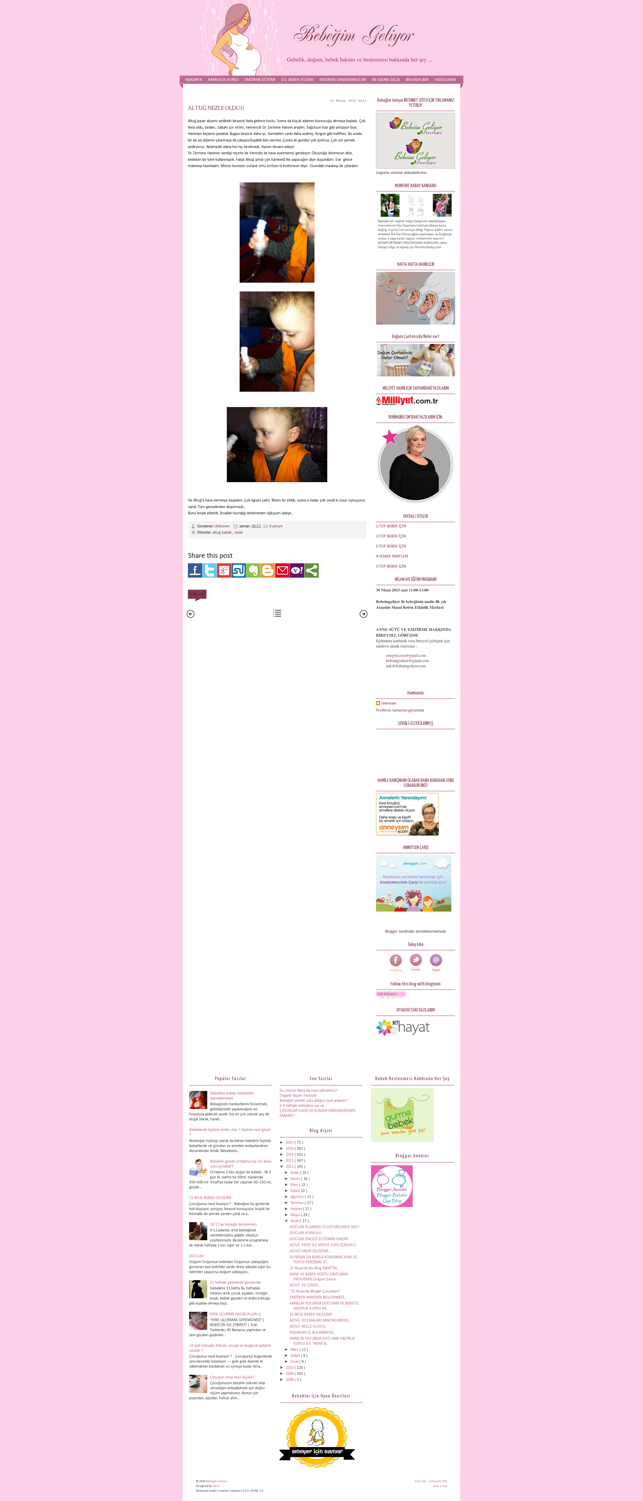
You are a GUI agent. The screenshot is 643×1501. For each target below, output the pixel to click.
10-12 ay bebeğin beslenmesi (233, 1225)
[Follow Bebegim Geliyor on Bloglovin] (391, 997)
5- (377, 567)
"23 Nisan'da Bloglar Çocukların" (315, 1291)
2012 (290, 1161)
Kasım (295, 1179)
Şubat (295, 1356)
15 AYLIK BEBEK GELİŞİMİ (210, 1198)
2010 (290, 1368)
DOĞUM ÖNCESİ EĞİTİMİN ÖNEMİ (319, 1239)
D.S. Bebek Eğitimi (297, 80)
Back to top (440, 1486)
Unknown (222, 526)
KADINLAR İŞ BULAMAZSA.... (313, 1333)
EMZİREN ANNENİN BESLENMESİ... (318, 1297)
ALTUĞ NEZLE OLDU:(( (216, 108)
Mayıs (295, 1215)
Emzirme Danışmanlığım (342, 80)
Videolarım (445, 80)
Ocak (294, 1362)
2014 (290, 1149)
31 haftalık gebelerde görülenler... (236, 1283)
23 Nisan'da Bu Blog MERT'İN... (314, 1268)
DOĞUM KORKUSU (306, 1233)
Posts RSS (421, 1481)
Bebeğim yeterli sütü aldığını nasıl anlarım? (314, 1101)
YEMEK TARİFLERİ (393, 557)
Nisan (295, 1221)
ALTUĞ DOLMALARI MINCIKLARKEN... (320, 1321)
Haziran (296, 1209)
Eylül (294, 1191)
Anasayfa (193, 80)
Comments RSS (437, 1481)
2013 (290, 1155)
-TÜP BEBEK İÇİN (392, 526)
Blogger (391, 932)
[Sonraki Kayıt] (190, 617)
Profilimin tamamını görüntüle (400, 711)
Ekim (294, 1185)
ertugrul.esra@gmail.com (406, 655)
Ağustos (297, 1197)
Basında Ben (417, 80)
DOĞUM (196, 1256)
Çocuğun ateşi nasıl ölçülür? (232, 1377)
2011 (290, 1167)
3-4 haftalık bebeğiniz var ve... (303, 1106)
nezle (239, 533)
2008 (290, 1380)
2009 (290, 1374)
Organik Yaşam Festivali (298, 1096)
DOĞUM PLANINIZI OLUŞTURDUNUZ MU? (324, 1227)
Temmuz (297, 1203)
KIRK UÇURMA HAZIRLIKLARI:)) (235, 1314)
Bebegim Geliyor (216, 1481)
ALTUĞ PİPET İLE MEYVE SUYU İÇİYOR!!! (323, 1245)
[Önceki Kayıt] (363, 617)
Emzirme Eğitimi (260, 80)
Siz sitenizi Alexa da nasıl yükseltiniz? (309, 1091)
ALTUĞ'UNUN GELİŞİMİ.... (310, 1251)
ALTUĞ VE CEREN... (305, 1285)
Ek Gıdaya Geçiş (386, 80)
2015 (290, 1143)
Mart (294, 1350)
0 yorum (276, 526)
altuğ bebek (223, 533)
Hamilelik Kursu (223, 80)
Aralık (295, 1173)
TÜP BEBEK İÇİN (392, 536)
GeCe (216, 1486)
